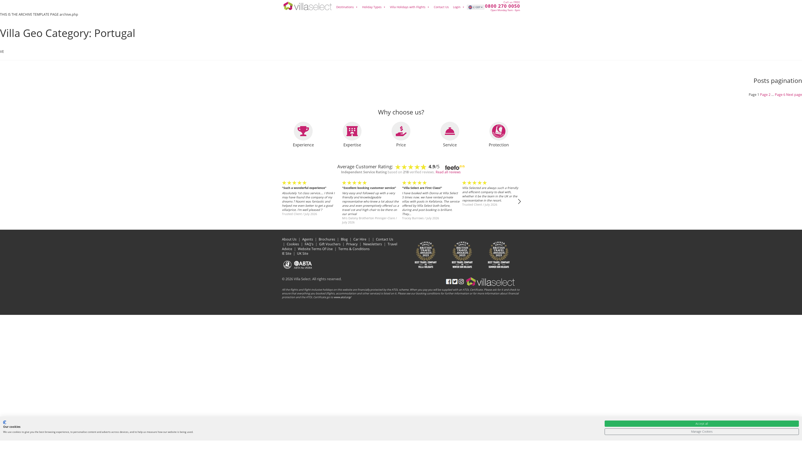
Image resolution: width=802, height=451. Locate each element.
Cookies (293, 244)
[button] (519, 201)
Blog (345, 239)
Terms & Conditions (354, 249)
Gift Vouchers (330, 244)
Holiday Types (372, 7)
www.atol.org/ (342, 297)
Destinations (345, 7)
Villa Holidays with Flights (407, 7)
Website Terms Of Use (316, 249)
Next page (794, 94)
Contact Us (441, 7)
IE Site (287, 253)
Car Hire (360, 239)
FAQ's (309, 244)
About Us (289, 239)
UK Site (302, 253)
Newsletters (373, 244)
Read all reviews (448, 172)
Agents (308, 239)
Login (457, 7)
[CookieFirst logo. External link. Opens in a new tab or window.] (4, 422)
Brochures (327, 239)
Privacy (352, 244)
